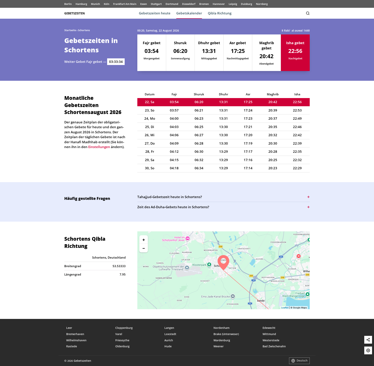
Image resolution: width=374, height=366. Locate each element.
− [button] (143, 248)
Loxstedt (170, 334)
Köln (106, 4)
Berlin (68, 4)
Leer (69, 328)
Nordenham (221, 328)
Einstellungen (368, 350)
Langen (169, 328)
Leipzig (233, 4)
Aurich (168, 340)
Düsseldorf (188, 4)
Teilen (368, 340)
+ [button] (143, 239)
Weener (218, 346)
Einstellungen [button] (99, 147)
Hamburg (81, 4)
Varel (118, 334)
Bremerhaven (75, 334)
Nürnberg (262, 4)
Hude (168, 346)
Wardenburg (221, 340)
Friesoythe (122, 340)
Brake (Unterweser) (226, 334)
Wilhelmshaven (76, 340)
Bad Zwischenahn (274, 346)
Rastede (71, 346)
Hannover (219, 4)
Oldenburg (122, 346)
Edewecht (269, 328)
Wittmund (269, 334)
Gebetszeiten (74, 13)
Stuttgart (156, 4)
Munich (95, 4)
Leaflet (284, 307)
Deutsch (302, 360)
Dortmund (172, 4)
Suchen (308, 13)
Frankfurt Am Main (124, 4)
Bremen (204, 4)
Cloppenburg (124, 328)
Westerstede (271, 340)
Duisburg (246, 4)
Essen (143, 4)
